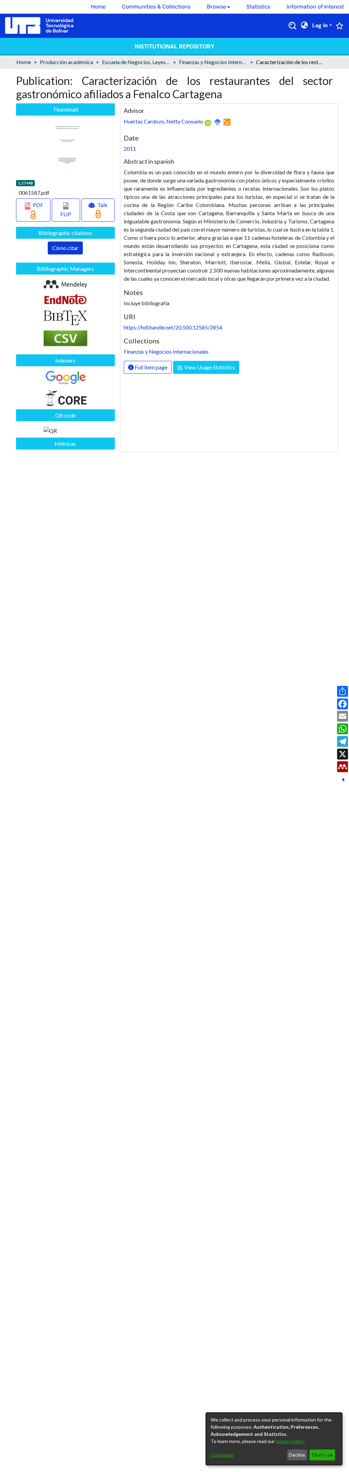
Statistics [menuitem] (258, 6)
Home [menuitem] (98, 6)
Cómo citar (65, 248)
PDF (37, 205)
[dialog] (274, 1439)
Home (23, 62)
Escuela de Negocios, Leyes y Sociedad (136, 62)
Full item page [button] (150, 367)
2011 (130, 148)
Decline (297, 1455)
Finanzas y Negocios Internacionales (213, 62)
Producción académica (66, 62)
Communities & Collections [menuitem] (156, 6)
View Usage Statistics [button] (209, 367)
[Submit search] (292, 25)
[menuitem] (218, 7)
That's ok (322, 1455)
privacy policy (290, 1441)
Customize (222, 1455)
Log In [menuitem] (320, 25)
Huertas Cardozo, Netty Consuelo (163, 121)
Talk (102, 205)
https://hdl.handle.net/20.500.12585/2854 (173, 327)
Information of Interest (315, 6)
